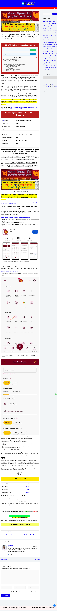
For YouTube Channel (29, 534)
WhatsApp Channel (10, 534)
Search (54, 13)
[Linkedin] (13, 554)
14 (52, 84)
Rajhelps (52, 607)
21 (52, 86)
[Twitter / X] (11, 554)
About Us (18, 607)
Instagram (29, 531)
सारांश (8, 67)
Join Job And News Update (9, 70)
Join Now (33, 49)
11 (46, 84)
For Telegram (10, 529)
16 (55, 84)
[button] (54, 8)
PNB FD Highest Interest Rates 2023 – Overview (13, 60)
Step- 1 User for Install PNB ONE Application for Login (15, 65)
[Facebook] (9, 554)
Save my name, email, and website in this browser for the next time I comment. (19, 591)
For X (29, 529)
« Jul (50, 95)
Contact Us (23, 607)
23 (56, 86)
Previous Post (3, 559)
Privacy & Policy (11, 607)
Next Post (37, 559)
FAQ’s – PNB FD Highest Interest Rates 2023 (13, 69)
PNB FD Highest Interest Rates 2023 (10, 59)
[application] (49, 8)
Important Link (11, 68)
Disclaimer (5, 607)
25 (46, 89)
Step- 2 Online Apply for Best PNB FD (12, 66)
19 (48, 86)
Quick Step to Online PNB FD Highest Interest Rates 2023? (15, 64)
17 (44, 86)
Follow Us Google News (15, 608)
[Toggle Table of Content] (35, 58)
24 (44, 89)
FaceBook (10, 531)
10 (44, 84)
